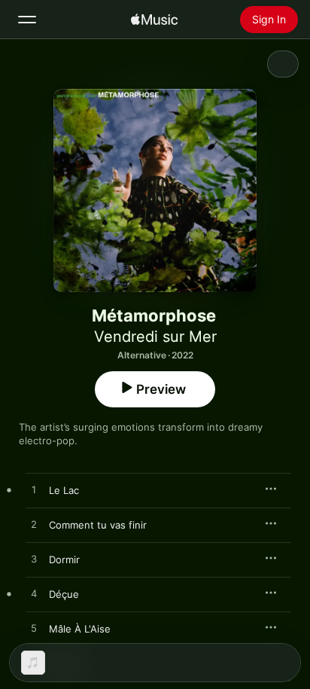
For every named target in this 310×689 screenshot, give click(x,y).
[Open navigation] (27, 19)
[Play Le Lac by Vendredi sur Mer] (34, 490)
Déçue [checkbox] (64, 594)
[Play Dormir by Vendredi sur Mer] (34, 559)
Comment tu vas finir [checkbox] (98, 525)
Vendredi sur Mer (155, 337)
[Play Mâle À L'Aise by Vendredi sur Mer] (34, 629)
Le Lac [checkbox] (64, 490)
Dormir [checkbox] (64, 559)
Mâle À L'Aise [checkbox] (80, 629)
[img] (154, 19)
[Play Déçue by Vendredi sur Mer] (34, 594)
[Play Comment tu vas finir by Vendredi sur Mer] (34, 525)
